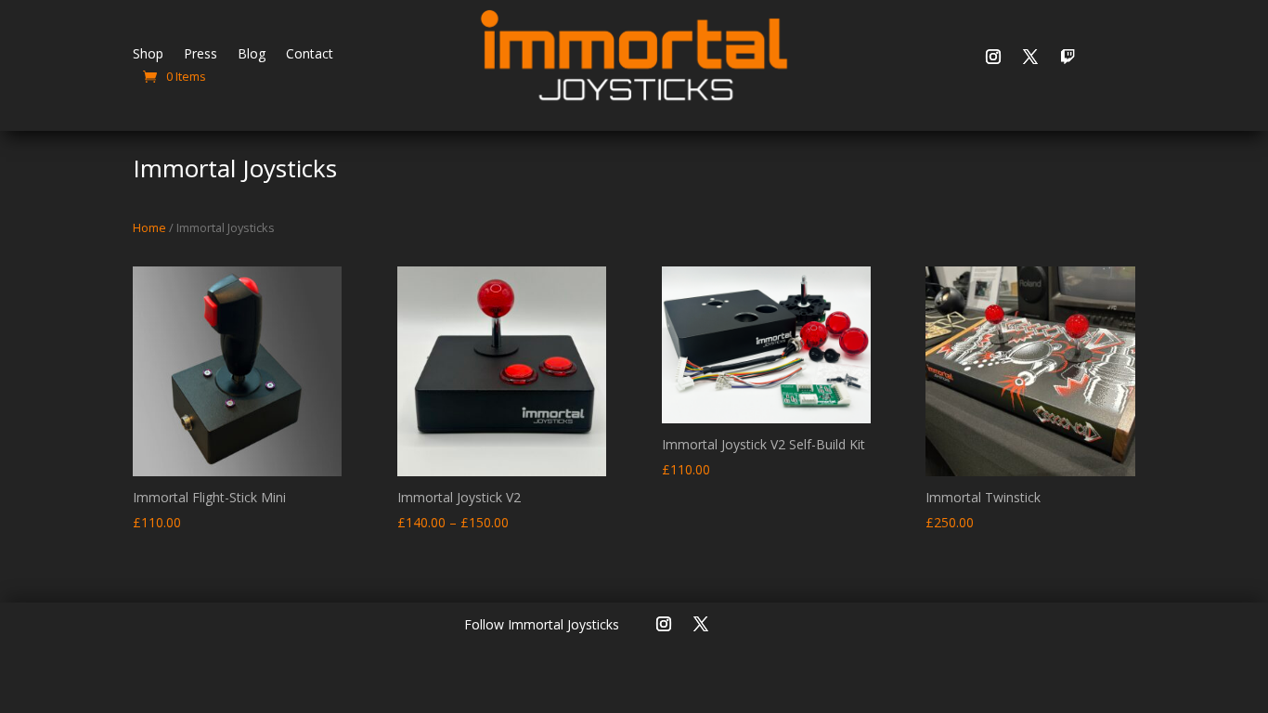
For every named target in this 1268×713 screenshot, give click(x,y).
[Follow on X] (1030, 56)
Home (149, 227)
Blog (251, 54)
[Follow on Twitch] (1067, 56)
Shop (148, 54)
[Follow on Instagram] (993, 56)
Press (200, 54)
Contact (309, 54)
